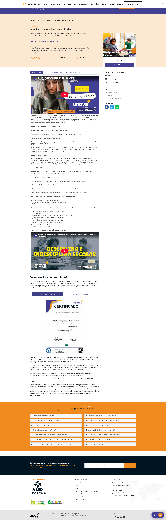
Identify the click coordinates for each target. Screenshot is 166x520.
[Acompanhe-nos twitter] (118, 516)
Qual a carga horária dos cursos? (99, 444)
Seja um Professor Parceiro (120, 486)
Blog (77, 486)
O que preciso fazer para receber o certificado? (104, 435)
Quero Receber (130, 466)
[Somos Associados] (38, 487)
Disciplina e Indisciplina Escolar (63, 20)
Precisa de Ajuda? (117, 483)
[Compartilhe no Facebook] (107, 107)
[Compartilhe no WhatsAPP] (117, 107)
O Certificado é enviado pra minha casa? (101, 439)
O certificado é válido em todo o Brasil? (101, 430)
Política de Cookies (81, 497)
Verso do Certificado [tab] (80, 294)
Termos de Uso (80, 494)
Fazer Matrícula (119, 65)
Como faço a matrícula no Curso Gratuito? (102, 416)
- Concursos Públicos (111, 92)
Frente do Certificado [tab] (47, 294)
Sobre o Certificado (81, 499)
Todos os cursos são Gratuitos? (44, 416)
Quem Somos (80, 483)
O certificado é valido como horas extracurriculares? (51, 435)
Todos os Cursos (45, 20)
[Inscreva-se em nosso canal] (121, 516)
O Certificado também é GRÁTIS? (44, 430)
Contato (78, 488)
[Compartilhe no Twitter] (112, 107)
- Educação (108, 95)
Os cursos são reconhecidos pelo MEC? (101, 425)
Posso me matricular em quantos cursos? (47, 421)
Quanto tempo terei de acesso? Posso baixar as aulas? (106, 421)
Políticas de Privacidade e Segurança (87, 491)
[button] (157, 515)
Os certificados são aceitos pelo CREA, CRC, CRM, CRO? (52, 444)
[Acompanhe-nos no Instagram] (115, 516)
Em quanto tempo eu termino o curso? (46, 425)
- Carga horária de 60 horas (113, 98)
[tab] (36, 72)
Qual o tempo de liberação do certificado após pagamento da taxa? (56, 439)
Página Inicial (33, 20)
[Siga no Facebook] (124, 516)
